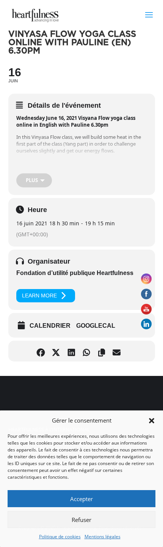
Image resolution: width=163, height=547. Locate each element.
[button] (151, 420)
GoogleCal (95, 325)
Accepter (81, 499)
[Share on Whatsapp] (88, 351)
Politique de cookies (60, 536)
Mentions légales (103, 536)
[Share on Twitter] (57, 351)
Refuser (81, 519)
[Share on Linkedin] (73, 351)
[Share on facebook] (42, 351)
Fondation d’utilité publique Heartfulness (74, 273)
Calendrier (50, 325)
